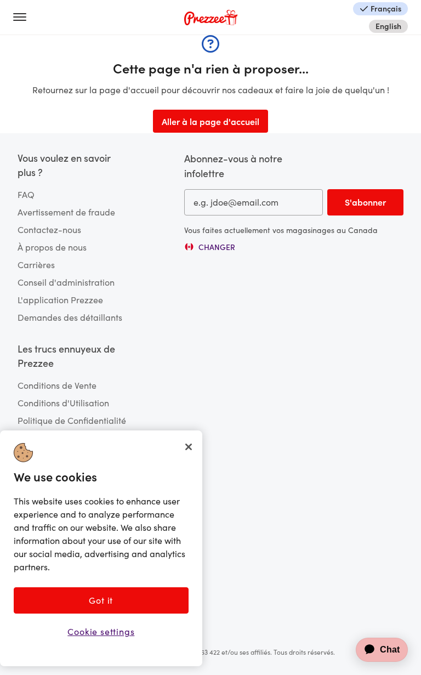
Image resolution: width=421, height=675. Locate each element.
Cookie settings (100, 631)
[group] (209, 247)
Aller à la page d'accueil (210, 121)
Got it (101, 600)
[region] (101, 548)
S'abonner (365, 202)
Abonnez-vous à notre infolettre (233, 165)
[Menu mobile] (24, 17)
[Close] (189, 447)
